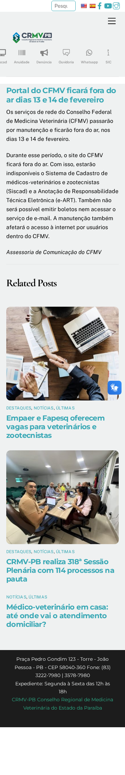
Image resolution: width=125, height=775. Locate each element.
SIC (108, 62)
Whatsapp (89, 62)
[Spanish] (92, 6)
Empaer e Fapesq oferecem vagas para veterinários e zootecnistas (55, 427)
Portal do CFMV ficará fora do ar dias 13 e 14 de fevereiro (61, 95)
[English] (84, 6)
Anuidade (22, 62)
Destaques (18, 408)
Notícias (44, 408)
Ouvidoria (66, 62)
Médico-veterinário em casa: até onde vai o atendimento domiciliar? (57, 616)
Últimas (65, 408)
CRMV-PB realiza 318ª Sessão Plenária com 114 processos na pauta (60, 570)
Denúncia (44, 62)
